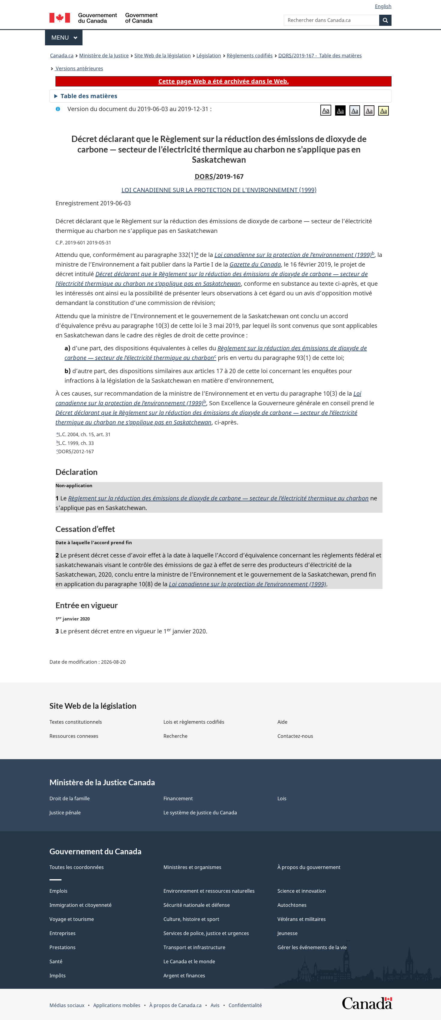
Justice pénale (65, 812)
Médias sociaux (67, 1005)
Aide (282, 722)
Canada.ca (62, 55)
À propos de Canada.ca (175, 1005)
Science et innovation (302, 891)
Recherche (176, 736)
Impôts (58, 975)
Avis (215, 1005)
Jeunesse (288, 933)
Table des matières (89, 96)
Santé (56, 961)
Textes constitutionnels (76, 722)
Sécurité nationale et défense (197, 905)
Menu (66, 37)
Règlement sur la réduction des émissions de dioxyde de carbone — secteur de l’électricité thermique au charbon (218, 498)
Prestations (63, 947)
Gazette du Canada (255, 264)
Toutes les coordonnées (77, 867)
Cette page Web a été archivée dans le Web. (223, 81)
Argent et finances (184, 975)
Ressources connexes (74, 736)
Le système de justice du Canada (200, 812)
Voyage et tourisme (72, 919)
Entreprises (63, 933)
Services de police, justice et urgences (206, 933)
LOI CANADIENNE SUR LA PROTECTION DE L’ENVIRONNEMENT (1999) (219, 190)
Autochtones (292, 905)
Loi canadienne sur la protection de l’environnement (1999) (293, 255)
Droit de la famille (70, 798)
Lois (282, 798)
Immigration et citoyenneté (81, 905)
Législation (208, 55)
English (383, 6)
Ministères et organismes (192, 867)
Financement (178, 798)
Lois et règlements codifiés (194, 722)
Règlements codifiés (250, 55)
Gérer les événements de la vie (312, 947)
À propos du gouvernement (309, 867)
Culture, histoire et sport (191, 919)
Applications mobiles (116, 1005)
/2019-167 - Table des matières (320, 55)
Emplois (59, 891)
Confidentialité (245, 1005)
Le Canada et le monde (189, 961)
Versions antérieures (79, 68)
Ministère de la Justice (104, 55)
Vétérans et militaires (302, 919)
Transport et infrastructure (194, 947)
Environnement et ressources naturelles (209, 891)
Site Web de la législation (162, 55)
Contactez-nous (295, 736)
